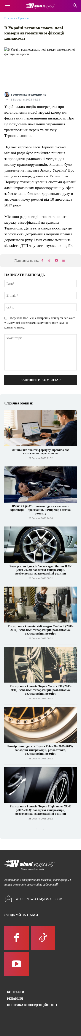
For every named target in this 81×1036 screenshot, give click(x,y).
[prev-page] (36, 829)
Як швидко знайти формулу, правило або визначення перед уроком (40, 451)
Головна (9, 18)
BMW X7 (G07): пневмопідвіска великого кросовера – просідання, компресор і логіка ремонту (40, 510)
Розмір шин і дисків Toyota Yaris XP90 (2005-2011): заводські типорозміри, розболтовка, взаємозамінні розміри (40, 690)
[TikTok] (49, 261)
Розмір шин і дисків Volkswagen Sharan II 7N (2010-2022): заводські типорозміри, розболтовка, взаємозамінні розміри (40, 570)
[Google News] (63, 261)
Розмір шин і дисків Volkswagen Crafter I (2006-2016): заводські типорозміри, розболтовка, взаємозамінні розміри (40, 630)
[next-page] (43, 829)
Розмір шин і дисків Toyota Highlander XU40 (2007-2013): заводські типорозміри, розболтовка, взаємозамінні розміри (40, 810)
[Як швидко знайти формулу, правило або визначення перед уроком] (40, 428)
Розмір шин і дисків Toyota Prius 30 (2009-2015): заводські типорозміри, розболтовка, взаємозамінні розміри (40, 750)
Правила (23, 18)
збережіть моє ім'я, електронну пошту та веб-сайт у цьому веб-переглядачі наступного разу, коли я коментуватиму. (39, 322)
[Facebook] (42, 261)
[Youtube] (56, 261)
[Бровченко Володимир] (7, 94)
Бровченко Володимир (28, 94)
